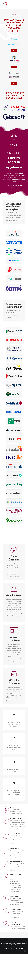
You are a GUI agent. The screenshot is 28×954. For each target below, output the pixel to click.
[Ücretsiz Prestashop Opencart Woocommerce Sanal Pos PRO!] (5, 4)
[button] (24, 4)
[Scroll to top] (25, 951)
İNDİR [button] (14, 50)
